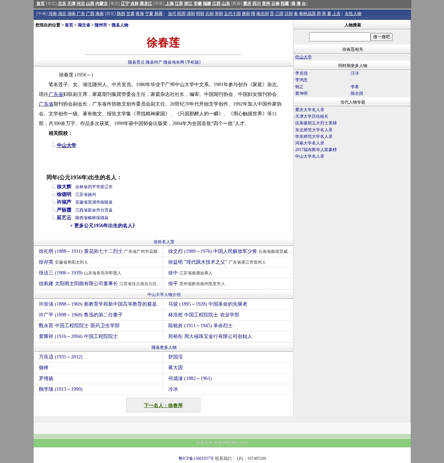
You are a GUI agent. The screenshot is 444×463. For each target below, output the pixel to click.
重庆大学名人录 (309, 109)
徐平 (196, 283)
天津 (71, 3)
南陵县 (106, 202)
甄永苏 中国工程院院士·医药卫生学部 (79, 325)
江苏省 (81, 194)
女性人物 (353, 13)
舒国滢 (175, 356)
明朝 (200, 13)
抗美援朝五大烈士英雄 (316, 123)
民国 (181, 13)
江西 (216, 3)
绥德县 (102, 217)
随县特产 (154, 62)
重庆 (247, 3)
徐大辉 (64, 186)
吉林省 (81, 186)
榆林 (92, 217)
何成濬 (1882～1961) (190, 378)
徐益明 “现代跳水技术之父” (217, 262)
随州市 (101, 25)
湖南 (71, 13)
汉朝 (288, 13)
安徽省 (81, 202)
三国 (279, 13)
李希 (355, 86)
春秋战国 (307, 13)
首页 (40, 3)
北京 (62, 3)
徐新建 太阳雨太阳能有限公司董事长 (100, 283)
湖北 (62, 13)
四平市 (94, 186)
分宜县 (106, 210)
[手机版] (192, 62)
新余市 (94, 210)
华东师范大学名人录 (314, 136)
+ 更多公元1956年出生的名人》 (103, 225)
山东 (226, 3)
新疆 (158, 13)
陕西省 (81, 217)
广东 (81, 13)
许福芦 (64, 202)
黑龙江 (146, 3)
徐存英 (63, 262)
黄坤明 (301, 93)
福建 (207, 3)
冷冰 (173, 389)
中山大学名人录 (309, 156)
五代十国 (232, 13)
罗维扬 (46, 378)
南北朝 (262, 13)
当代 (172, 13)
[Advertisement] (352, 220)
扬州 (92, 194)
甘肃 (130, 13)
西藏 (285, 3)
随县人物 (120, 25)
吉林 (134, 3)
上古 (336, 13)
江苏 (179, 3)
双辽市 (106, 186)
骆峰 (44, 367)
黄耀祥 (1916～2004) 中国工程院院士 (78, 336)
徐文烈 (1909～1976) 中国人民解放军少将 (230, 251)
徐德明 (64, 194)
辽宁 (125, 3)
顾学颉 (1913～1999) (61, 389)
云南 (275, 3)
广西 (90, 13)
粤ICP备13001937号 (196, 458)
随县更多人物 (164, 347)
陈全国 (357, 93)
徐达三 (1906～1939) (80, 272)
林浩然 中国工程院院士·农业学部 (203, 314)
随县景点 (136, 62)
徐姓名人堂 (164, 241)
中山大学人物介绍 (164, 294)
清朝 (191, 13)
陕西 (121, 13)
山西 (90, 3)
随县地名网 (173, 62)
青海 (140, 13)
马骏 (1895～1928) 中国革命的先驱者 (207, 304)
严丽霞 (64, 210)
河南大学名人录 (309, 143)
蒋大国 (175, 367)
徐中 (190, 272)
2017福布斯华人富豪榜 (316, 149)
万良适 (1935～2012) (61, 356)
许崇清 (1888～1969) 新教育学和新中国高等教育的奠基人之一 (101, 304)
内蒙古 (101, 3)
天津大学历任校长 (311, 116)
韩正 (299, 86)
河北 (81, 3)
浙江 (188, 3)
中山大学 (66, 145)
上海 (169, 3)
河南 (53, 13)
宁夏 (149, 13)
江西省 (81, 210)
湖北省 (84, 25)
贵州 (266, 3)
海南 (99, 13)
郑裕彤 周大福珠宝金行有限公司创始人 (210, 336)
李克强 (301, 73)
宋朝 (219, 13)
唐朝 (246, 13)
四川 (257, 3)
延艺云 (64, 217)
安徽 (198, 3)
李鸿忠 (301, 79)
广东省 (56, 94)
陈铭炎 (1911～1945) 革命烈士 (200, 325)
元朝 (209, 13)
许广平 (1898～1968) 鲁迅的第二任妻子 (81, 314)
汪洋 (355, 73)
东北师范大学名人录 (314, 129)
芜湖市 (94, 202)
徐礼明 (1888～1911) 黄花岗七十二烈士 (101, 251)
